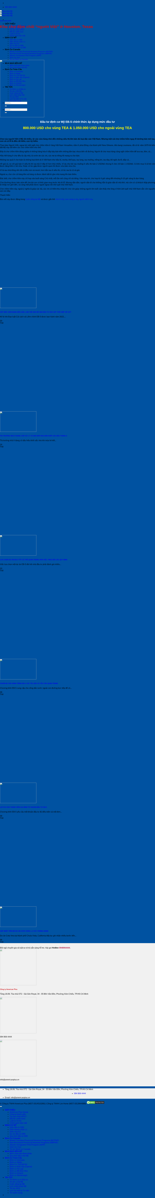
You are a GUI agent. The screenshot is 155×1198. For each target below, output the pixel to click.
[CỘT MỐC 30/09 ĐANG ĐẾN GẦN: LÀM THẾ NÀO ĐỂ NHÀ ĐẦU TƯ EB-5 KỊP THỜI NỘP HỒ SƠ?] (18, 307)
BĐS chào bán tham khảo (21, 1153)
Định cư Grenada (17, 1160)
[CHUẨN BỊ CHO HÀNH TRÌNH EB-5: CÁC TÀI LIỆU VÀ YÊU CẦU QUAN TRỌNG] (18, 679)
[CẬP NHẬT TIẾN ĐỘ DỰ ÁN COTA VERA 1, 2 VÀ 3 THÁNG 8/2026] (18, 926)
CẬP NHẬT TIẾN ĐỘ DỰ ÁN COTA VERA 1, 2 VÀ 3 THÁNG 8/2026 (24, 931)
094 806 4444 (80, 1093)
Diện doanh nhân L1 (17, 42)
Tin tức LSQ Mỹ (16, 1182)
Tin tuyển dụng (16, 1193)
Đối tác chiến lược (16, 32)
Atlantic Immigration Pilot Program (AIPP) (25, 55)
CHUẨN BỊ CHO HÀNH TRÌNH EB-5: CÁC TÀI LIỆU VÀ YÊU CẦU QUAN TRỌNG (29, 683)
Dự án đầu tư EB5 (16, 45)
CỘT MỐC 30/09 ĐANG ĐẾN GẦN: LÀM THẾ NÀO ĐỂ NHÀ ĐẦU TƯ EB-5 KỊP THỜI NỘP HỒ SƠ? (35, 312)
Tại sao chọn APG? (17, 30)
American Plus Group (19, 1112)
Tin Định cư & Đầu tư (19, 1180)
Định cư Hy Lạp (16, 1169)
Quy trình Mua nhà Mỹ (19, 1156)
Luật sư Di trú (15, 34)
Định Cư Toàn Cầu (13, 1158)
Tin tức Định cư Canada (19, 59)
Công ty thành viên (18, 1114)
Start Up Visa (15, 57)
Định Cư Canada (12, 49)
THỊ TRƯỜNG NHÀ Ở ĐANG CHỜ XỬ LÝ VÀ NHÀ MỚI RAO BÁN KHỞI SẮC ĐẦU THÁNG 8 (33, 436)
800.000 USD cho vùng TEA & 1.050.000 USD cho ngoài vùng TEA (77, 128)
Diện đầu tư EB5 (16, 40)
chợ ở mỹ (59, 199)
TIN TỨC (9, 1177)
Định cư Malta (16, 1162)
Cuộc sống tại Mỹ (5, 20)
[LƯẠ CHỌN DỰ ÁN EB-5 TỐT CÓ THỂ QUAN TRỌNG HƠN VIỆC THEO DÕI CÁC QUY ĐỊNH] (18, 555)
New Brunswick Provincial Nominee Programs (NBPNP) (31, 53)
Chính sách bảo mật (17, 36)
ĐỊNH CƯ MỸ (11, 38)
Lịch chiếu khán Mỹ (18, 1186)
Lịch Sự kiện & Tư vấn (19, 1191)
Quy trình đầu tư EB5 (18, 47)
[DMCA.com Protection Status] (95, 1104)
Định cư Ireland (16, 1173)
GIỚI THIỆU (10, 24)
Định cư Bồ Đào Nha (19, 1171)
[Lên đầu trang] (1, 1106)
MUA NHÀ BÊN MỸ (13, 1151)
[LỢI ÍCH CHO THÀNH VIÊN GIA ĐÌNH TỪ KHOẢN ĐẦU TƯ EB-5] (18, 802)
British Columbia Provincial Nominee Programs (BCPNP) (31, 52)
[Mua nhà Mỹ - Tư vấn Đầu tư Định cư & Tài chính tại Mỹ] (6, 13)
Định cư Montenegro (18, 1175)
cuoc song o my (71, 199)
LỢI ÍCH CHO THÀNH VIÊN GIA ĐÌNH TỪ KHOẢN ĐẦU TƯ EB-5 (23, 807)
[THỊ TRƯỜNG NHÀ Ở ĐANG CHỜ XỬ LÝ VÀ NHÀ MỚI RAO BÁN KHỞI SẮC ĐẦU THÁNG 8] (18, 431)
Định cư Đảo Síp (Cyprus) (21, 1167)
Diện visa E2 (14, 44)
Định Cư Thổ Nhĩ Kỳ (18, 1164)
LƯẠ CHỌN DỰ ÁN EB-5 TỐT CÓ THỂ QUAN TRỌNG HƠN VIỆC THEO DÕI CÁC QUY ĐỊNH (33, 560)
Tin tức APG (15, 1188)
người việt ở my (86, 199)
